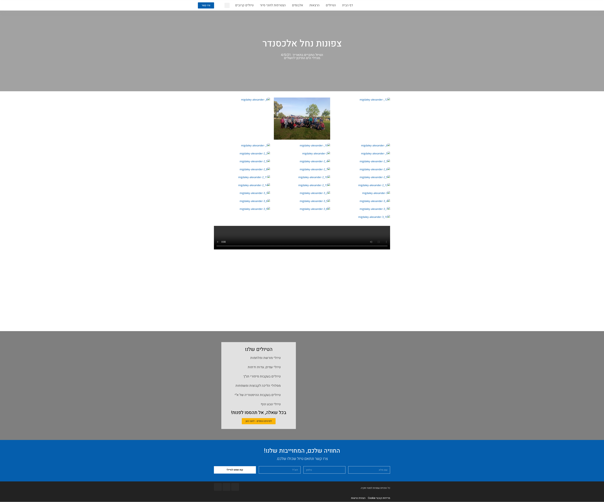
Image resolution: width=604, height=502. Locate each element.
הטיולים (331, 5)
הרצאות (314, 5)
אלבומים (297, 5)
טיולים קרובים (244, 5)
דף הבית (347, 5)
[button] (206, 5)
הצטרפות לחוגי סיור (273, 5)
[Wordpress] (218, 487)
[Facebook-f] (235, 487)
